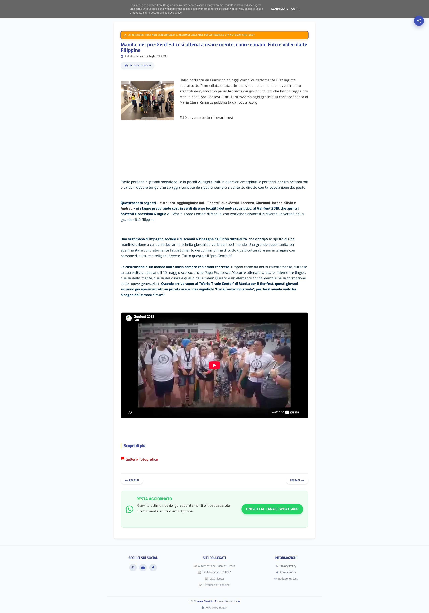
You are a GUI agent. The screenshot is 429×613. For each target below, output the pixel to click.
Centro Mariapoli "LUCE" (217, 572)
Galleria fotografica (139, 459)
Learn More (279, 8)
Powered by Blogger (216, 607)
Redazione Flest (286, 578)
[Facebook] (153, 567)
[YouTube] (143, 567)
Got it (295, 8)
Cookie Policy (286, 572)
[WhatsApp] (133, 567)
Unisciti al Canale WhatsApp (272, 509)
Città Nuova (217, 578)
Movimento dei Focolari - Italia (216, 566)
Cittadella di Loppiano (217, 585)
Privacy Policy (286, 566)
